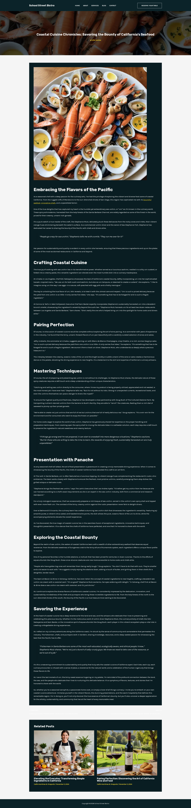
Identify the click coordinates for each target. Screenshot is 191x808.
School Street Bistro (41, 5)
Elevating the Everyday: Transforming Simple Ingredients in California (59, 779)
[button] (149, 5)
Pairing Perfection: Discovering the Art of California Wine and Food (125, 779)
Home (77, 6)
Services (95, 6)
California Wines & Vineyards (44, 784)
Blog (104, 6)
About (85, 6)
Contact (112, 6)
